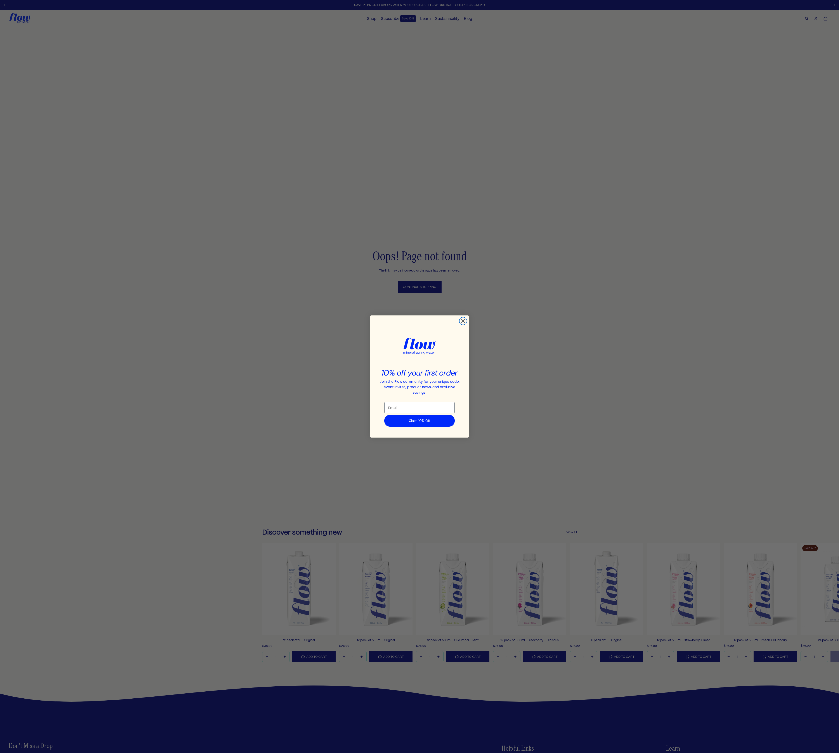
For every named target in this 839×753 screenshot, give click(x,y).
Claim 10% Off (419, 420)
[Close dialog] (463, 321)
